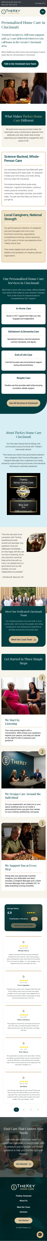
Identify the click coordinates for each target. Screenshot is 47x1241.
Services (23, 1212)
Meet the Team (23, 1207)
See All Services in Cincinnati (23, 403)
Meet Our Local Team (22, 639)
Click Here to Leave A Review (23, 925)
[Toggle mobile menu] (43, 12)
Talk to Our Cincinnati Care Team (20, 64)
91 (34, 919)
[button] (40, 1234)
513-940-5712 (40, 3)
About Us (23, 1201)
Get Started (22, 1164)
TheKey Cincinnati (23, 1196)
